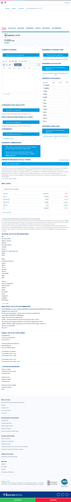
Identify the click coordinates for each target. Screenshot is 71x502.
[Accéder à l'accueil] (2, 8)
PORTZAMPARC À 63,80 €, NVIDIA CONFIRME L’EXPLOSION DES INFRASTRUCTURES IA (27, 309)
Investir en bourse (7, 387)
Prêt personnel (6, 381)
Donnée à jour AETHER (8, 325)
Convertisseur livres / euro (9, 359)
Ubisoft (4, 287)
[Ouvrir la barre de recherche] (60, 3)
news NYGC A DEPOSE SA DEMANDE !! (13, 315)
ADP (3, 277)
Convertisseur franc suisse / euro (11, 361)
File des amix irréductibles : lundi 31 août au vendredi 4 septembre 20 (21, 313)
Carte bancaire (6, 373)
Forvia (3, 267)
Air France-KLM (6, 239)
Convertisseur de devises (9, 351)
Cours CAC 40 (6, 339)
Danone (4, 249)
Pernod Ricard (6, 285)
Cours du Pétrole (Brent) (8, 347)
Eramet (4, 263)
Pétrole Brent (6, 199)
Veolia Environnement (8, 261)
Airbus (3, 289)
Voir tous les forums (64, 160)
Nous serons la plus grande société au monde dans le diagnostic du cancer (22, 321)
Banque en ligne (6, 369)
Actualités (12, 28)
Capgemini (5, 296)
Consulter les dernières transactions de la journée (55, 59)
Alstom (3, 265)
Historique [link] (46, 28)
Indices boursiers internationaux (10, 343)
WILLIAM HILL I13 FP (12, 35)
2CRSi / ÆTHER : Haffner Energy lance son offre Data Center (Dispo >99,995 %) (24, 323)
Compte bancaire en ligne (9, 371)
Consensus (29, 28)
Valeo (3, 275)
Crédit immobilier (6, 379)
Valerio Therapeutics (7, 283)
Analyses (20, 28)
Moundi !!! (4, 328)
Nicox (3, 255)
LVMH (3, 253)
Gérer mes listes (7, 212)
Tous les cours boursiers (8, 337)
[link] (13, 402)
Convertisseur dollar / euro (9, 353)
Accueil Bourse (6, 335)
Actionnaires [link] (56, 28)
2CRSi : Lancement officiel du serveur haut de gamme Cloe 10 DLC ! (20, 319)
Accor (3, 294)
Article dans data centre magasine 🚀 (12, 317)
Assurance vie (5, 377)
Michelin (4, 243)
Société (37, 28)
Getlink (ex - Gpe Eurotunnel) (10, 251)
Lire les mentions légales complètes (9, 178)
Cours (4, 28)
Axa (3, 236)
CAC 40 (5, 196)
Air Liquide (5, 292)
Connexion (67, 2)
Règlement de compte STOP (9, 311)
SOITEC (5, 205)
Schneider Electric (7, 245)
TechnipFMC (5, 273)
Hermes (4, 281)
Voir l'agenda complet (8, 138)
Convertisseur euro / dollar (9, 355)
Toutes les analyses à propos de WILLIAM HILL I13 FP (56, 137)
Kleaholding (5, 300)
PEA (3, 389)
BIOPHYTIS (6, 202)
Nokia (3, 259)
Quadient (4, 269)
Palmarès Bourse (6, 345)
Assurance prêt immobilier (9, 385)
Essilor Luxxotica (6, 241)
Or (3, 208)
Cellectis (4, 247)
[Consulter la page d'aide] (62, 3)
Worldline (4, 298)
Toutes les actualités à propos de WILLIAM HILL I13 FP (56, 74)
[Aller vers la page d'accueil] (5, 2)
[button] (2, 2)
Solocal (4, 271)
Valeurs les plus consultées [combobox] (11, 189)
